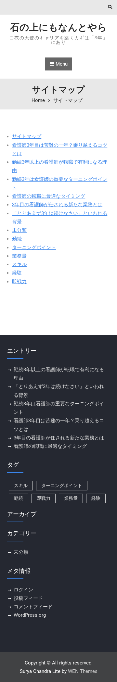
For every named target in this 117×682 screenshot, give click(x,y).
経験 (17, 273)
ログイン (23, 590)
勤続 (17, 239)
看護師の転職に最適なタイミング (48, 196)
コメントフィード (33, 607)
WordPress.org (30, 615)
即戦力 (19, 281)
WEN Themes (83, 671)
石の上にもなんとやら (58, 27)
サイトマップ (26, 136)
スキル (19, 264)
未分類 (19, 230)
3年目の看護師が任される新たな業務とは (57, 205)
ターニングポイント (34, 247)
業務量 (19, 256)
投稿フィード (28, 598)
